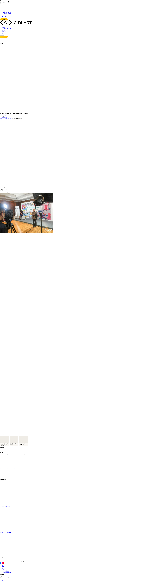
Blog (2, 568)
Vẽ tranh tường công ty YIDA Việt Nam (5, 506)
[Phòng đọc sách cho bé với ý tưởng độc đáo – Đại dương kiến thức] (16, 554)
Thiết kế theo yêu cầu (4, 117)
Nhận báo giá (3, 36)
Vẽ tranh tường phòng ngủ (5, 571)
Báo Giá (3, 30)
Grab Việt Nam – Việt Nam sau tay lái (5, 532)
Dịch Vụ (3, 27)
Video (2, 567)
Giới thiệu (3, 26)
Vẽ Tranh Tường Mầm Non (7, 28)
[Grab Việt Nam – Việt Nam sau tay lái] (16, 530)
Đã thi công (4, 31)
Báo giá (3, 566)
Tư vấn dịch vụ (4, 573)
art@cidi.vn (1, 580)
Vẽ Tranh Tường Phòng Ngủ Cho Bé (9, 29)
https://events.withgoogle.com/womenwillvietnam (10, 191)
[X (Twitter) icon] (1, 456)
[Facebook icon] (0, 456)
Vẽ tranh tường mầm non (5, 570)
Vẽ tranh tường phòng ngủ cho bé (6, 572)
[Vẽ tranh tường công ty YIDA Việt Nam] (16, 504)
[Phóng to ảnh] (52, 194)
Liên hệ (3, 33)
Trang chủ (3, 564)
